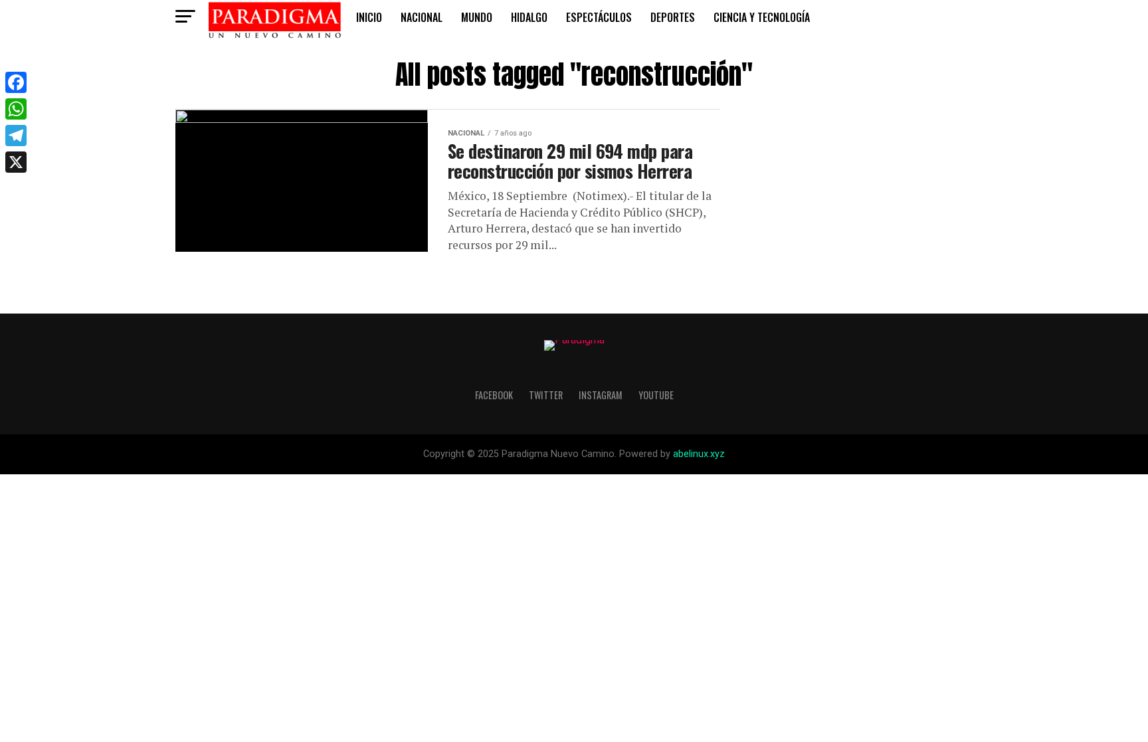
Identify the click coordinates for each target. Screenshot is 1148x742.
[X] (16, 162)
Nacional (421, 17)
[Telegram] (16, 135)
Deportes (672, 17)
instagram (600, 395)
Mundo (476, 17)
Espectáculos (599, 17)
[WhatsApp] (16, 109)
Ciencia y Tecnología (762, 17)
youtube (656, 395)
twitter (546, 395)
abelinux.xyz (699, 454)
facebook (494, 395)
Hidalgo (529, 17)
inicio (369, 17)
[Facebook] (16, 82)
